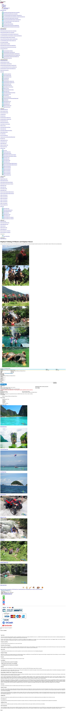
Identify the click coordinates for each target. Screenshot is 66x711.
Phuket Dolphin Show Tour (7, 211)
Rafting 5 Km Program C (7, 169)
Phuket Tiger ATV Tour (7, 214)
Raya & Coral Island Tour (4, 135)
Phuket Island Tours (6, 91)
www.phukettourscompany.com (7, 594)
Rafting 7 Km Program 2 (3, 201)
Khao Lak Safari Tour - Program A (9, 217)
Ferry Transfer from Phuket (7, 22)
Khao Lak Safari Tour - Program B (9, 218)
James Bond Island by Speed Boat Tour (9, 52)
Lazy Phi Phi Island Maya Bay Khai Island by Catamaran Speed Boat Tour (14, 16)
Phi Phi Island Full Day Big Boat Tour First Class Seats (11, 26)
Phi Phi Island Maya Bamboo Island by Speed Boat (11, 18)
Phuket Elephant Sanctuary (7, 153)
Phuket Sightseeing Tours (4, 132)
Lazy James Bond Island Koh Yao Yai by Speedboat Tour (12, 55)
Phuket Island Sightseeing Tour (4, 222)
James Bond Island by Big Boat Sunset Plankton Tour (11, 56)
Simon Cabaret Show (7, 236)
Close (1, 710)
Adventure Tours (2, 148)
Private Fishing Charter (7, 160)
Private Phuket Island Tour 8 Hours (9, 89)
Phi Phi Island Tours (3, 10)
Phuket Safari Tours (6, 208)
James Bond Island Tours (3, 48)
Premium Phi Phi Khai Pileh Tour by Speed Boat (7, 32)
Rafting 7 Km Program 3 (7, 173)
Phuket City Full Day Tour (7, 105)
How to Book (4, 5)
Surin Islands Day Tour (7, 102)
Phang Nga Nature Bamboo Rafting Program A (10, 163)
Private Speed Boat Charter (7, 76)
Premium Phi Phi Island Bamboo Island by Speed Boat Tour (12, 19)
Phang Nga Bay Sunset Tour (4, 70)
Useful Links (4, 6)
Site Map (41, 589)
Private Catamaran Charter (7, 75)
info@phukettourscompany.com (7, 593)
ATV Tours (5, 150)
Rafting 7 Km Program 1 (7, 170)
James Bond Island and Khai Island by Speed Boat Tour (11, 53)
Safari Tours (2, 206)
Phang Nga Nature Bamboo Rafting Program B (10, 164)
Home (3, 4)
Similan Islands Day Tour (7, 101)
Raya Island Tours (6, 95)
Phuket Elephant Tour (7, 215)
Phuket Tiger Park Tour (3, 146)
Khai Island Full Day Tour (4, 120)
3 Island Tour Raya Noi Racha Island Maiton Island (11, 98)
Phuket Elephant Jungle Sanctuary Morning (10, 154)
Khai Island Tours (6, 79)
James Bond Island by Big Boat (8, 50)
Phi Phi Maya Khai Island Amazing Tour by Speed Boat (12, 12)
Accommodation (9, 589)
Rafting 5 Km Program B (7, 167)
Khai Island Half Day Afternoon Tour (9, 82)
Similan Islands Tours (7, 104)
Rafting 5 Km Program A (7, 166)
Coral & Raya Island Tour (4, 109)
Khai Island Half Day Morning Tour (9, 81)
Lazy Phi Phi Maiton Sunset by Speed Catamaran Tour (8, 40)
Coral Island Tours (6, 78)
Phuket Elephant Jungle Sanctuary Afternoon (10, 156)
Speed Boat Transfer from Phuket (5, 43)
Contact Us (33, 589)
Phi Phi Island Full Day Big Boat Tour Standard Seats (11, 25)
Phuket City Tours (6, 88)
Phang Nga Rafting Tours (4, 204)
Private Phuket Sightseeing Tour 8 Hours (9, 92)
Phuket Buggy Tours (6, 157)
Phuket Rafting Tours (3, 190)
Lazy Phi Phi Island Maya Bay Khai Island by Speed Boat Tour (13, 15)
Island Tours (2, 71)
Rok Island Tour (6, 99)
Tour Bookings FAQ (5, 8)
